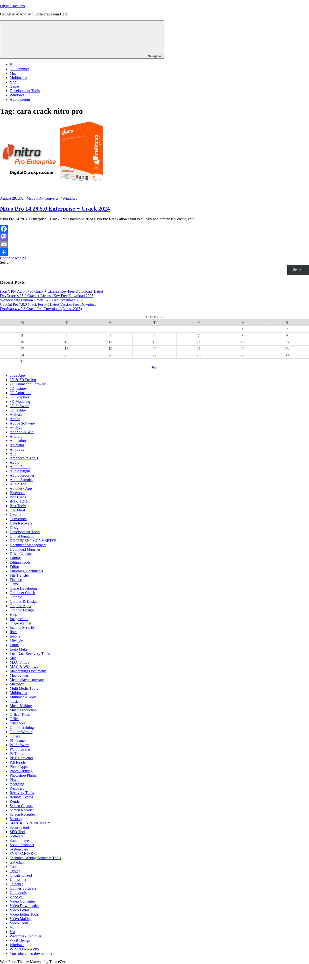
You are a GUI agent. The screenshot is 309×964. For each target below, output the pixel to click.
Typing (15, 871)
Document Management (28, 545)
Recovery (17, 788)
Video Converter (22, 901)
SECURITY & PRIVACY (30, 823)
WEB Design (20, 940)
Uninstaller (18, 880)
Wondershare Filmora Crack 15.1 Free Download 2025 (42, 300)
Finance (16, 580)
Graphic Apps (20, 606)
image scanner (20, 623)
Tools (14, 867)
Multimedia (18, 78)
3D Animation (20, 393)
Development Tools (25, 91)
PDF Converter (48, 198)
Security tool (19, 827)
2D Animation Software (28, 384)
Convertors (18, 519)
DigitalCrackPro (12, 6)
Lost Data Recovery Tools (30, 654)
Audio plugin (20, 99)
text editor (17, 862)
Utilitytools (18, 893)
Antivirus (17, 449)
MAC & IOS (20, 662)
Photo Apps (19, 767)
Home (14, 65)
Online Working (22, 732)
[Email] (154, 244)
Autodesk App (21, 488)
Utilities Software (23, 888)
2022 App (17, 375)
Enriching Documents (26, 571)
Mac (13, 73)
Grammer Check (22, 593)
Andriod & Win (22, 432)
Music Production (23, 710)
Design (15, 527)
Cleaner (15, 514)
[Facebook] (154, 229)
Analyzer (17, 427)
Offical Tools (20, 714)
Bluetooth (17, 493)
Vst (12, 932)
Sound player (20, 840)
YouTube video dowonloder (31, 953)
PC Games (18, 740)
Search (5, 262)
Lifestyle (16, 640)
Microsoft (17, 684)
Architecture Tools (24, 458)
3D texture (18, 410)
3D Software (19, 406)
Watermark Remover (25, 936)
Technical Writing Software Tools (35, 858)
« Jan (153, 367)
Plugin (15, 780)
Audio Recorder (22, 475)
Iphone (15, 636)
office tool (17, 723)
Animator (17, 445)
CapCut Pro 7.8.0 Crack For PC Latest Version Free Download (48, 304)
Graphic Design (22, 610)
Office (14, 719)
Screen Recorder (22, 814)
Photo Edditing (21, 771)
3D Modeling (20, 401)
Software (16, 836)
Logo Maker (19, 649)
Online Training (22, 727)
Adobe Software (22, 423)
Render (15, 801)
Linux (14, 645)
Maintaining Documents (28, 671)
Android (16, 436)
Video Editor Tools (24, 914)
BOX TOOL (20, 501)
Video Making (21, 919)
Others (15, 736)
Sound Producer (22, 845)
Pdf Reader (18, 762)
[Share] (154, 252)
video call (17, 897)
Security (16, 819)
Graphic (16, 597)
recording (17, 784)
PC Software (19, 745)
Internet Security (22, 627)
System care (19, 849)
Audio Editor (20, 467)
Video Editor (19, 910)
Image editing (20, 619)
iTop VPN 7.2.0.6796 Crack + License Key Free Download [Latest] (52, 291)
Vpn (13, 82)
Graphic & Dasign (24, 601)
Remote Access (21, 797)
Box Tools (18, 506)
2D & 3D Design (23, 380)
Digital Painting (22, 536)
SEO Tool (17, 832)
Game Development (25, 588)
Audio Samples (21, 480)
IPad (13, 632)
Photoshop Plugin (23, 775)
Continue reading (13, 258)
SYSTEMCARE (23, 853)
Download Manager (25, 549)
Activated (17, 414)
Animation (18, 441)
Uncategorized (21, 875)
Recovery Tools (22, 793)
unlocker (16, 884)
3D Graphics (19, 69)
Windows (17, 95)
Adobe (15, 419)
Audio (14, 462)
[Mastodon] (154, 237)
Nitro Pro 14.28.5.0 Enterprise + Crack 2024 (55, 209)
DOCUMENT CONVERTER (33, 541)
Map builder (19, 675)
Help (13, 614)
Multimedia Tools (23, 697)
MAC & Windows (24, 667)
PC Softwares (20, 749)
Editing (15, 558)
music (14, 701)
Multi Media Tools (24, 688)
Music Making (21, 706)
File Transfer (19, 575)
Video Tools (19, 923)
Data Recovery (21, 523)
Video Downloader (24, 906)
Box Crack (18, 497)
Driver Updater (21, 554)
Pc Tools (16, 753)
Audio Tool (18, 484)
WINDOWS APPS (24, 949)
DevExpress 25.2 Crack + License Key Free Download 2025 (46, 296)
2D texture (18, 388)
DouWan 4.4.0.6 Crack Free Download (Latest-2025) (41, 309)
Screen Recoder (22, 810)
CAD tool (17, 510)
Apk (13, 454)
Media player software (27, 680)
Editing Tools (20, 562)
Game (14, 86)
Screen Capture (21, 806)
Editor (14, 567)
